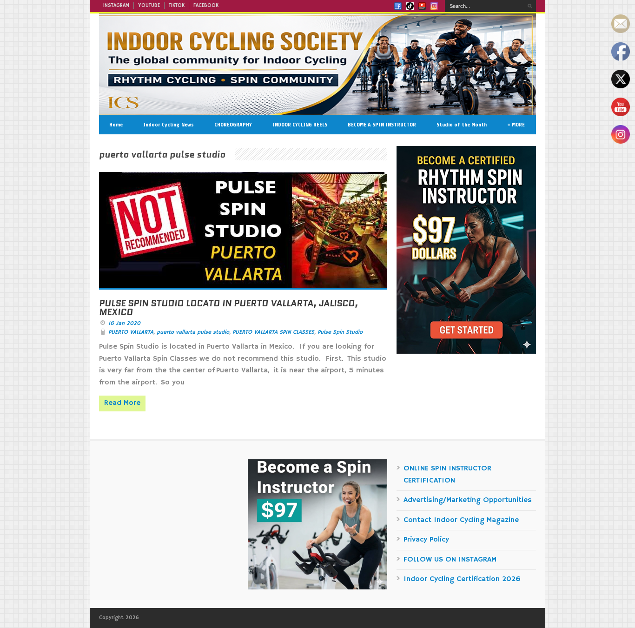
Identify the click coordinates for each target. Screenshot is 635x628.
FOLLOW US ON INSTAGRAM (449, 559)
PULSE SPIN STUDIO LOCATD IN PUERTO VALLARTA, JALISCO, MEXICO (228, 307)
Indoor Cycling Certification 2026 (462, 579)
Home (116, 124)
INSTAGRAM (116, 5)
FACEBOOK (205, 5)
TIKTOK (177, 5)
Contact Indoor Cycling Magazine (461, 520)
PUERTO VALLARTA (130, 332)
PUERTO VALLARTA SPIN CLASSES (273, 332)
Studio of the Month (462, 124)
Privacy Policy (426, 539)
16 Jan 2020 (124, 323)
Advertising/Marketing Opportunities (467, 500)
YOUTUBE (149, 5)
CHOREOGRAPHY (233, 124)
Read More (122, 403)
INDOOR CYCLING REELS (299, 124)
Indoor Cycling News (168, 124)
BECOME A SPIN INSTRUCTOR (382, 124)
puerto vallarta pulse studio (193, 332)
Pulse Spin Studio (340, 332)
